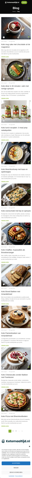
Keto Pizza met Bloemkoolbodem (14, 416)
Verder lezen (5, 56)
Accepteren (16, 463)
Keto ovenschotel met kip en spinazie (16, 211)
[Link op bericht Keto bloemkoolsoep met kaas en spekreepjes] (16, 153)
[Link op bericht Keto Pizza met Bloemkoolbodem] (16, 400)
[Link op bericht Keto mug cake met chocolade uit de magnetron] (16, 28)
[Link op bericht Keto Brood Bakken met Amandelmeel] (16, 275)
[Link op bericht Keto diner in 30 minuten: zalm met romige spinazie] (16, 70)
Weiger (16, 467)
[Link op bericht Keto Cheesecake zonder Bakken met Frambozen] (16, 358)
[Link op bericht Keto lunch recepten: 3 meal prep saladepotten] (16, 111)
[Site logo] (12, 2)
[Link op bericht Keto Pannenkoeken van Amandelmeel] (16, 317)
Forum (24, 2)
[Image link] (16, 441)
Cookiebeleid (11, 475)
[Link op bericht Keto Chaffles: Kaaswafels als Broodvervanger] (16, 234)
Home (14, 11)
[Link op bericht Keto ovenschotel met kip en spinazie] (16, 195)
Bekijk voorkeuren (16, 472)
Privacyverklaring (18, 475)
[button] (29, 446)
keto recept (4, 41)
